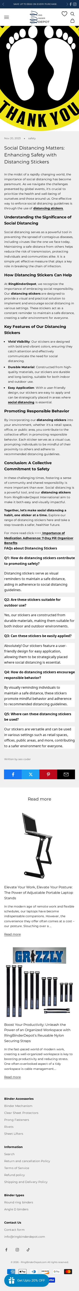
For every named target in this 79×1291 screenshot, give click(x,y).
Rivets (8, 1127)
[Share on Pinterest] (48, 774)
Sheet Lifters (13, 1134)
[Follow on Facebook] (70, 4)
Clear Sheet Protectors (21, 1113)
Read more (12, 934)
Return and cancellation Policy (27, 1161)
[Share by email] (66, 774)
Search (9, 1154)
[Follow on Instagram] (75, 4)
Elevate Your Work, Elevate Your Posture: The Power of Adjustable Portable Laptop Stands (38, 892)
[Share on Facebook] (13, 774)
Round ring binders (18, 1202)
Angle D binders (16, 1209)
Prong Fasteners (16, 1120)
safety (32, 138)
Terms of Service (16, 1168)
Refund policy (14, 1175)
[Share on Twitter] (30, 774)
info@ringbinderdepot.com (24, 1237)
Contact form (14, 1230)
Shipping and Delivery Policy (26, 1182)
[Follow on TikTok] (28, 1250)
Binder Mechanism (18, 1106)
